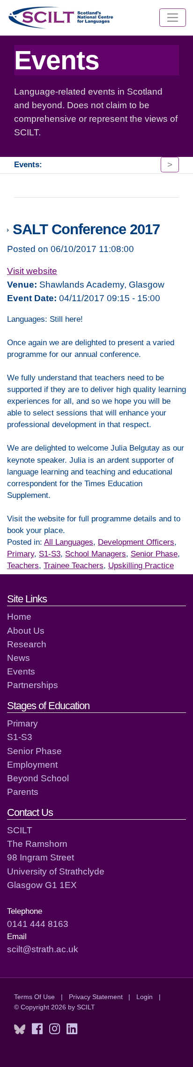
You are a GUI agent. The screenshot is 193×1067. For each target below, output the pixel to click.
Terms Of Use (34, 996)
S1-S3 (49, 553)
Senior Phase (154, 553)
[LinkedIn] (72, 1029)
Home (19, 616)
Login (144, 996)
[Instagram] (54, 1029)
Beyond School (38, 778)
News (18, 657)
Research (26, 644)
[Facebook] (37, 1029)
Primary (20, 553)
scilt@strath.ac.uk (42, 949)
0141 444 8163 (37, 924)
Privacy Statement (96, 996)
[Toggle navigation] (172, 17)
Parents (22, 791)
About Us (26, 630)
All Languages (68, 542)
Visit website (32, 271)
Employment (32, 764)
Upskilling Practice (141, 565)
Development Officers (136, 542)
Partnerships (32, 685)
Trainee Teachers (74, 565)
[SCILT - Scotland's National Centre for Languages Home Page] (61, 17)
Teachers (23, 565)
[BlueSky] (19, 1029)
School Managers (95, 553)
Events (21, 671)
